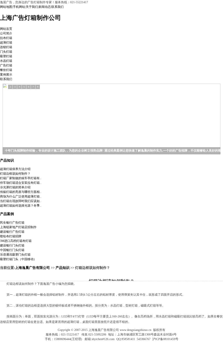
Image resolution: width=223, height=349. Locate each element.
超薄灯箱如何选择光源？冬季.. (20, 205)
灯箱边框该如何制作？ (15, 173)
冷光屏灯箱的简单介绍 (15, 187)
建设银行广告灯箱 (12, 231)
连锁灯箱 (6, 47)
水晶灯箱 (6, 60)
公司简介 (6, 33)
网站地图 (6, 6)
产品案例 (7, 214)
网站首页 (6, 28)
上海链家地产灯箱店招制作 (18, 227)
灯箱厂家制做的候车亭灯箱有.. (20, 178)
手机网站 (19, 6)
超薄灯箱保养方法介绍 (15, 169)
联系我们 (57, 6)
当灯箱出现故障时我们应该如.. (20, 201)
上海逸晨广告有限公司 (32, 268)
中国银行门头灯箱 (12, 250)
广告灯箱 (6, 65)
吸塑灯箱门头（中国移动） (18, 259)
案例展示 (6, 74)
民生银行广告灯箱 (12, 222)
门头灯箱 (6, 51)
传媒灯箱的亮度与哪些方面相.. (20, 192)
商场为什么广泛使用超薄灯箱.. (20, 196)
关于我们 (32, 6)
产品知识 (7, 160)
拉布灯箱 (6, 38)
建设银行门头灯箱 (12, 245)
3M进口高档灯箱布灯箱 (16, 241)
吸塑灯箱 (6, 56)
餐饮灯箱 (6, 70)
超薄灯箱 (6, 42)
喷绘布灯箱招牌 (10, 236)
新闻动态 (45, 6)
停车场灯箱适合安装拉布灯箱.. (20, 182)
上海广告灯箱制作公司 (30, 17)
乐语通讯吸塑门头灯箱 (15, 254)
